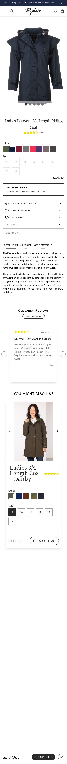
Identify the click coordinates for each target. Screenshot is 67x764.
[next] (57, 431)
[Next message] (61, 3)
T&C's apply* (42, 191)
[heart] (55, 11)
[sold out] (11, 496)
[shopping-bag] (62, 11)
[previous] (10, 431)
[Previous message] (5, 3)
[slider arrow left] (4, 354)
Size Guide (25, 245)
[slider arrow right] (63, 354)
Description (11, 245)
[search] (11, 11)
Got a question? (43, 245)
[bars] (4, 11)
